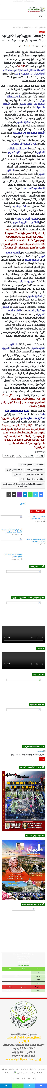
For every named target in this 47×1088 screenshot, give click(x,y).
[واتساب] (30, 494)
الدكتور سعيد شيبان (14, 470)
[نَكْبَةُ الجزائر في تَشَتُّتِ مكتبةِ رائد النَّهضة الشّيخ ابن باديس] (11, 521)
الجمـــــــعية (33, 27)
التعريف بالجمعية (24, 27)
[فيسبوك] (41, 494)
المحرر (43, 46)
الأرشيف (15, 27)
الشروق (16, 474)
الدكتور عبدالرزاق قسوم (33, 474)
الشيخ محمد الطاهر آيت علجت (31, 479)
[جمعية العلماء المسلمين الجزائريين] (36, 9)
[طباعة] (9, 494)
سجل (42, 759)
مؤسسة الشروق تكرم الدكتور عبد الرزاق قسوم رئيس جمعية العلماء (22, 485)
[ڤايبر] (19, 494)
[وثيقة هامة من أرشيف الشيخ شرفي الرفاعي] (11, 545)
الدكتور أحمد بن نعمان (34, 470)
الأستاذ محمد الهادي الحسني (31, 465)
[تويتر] (35, 494)
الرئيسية (41, 27)
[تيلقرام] (25, 494)
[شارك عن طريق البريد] (14, 494)
